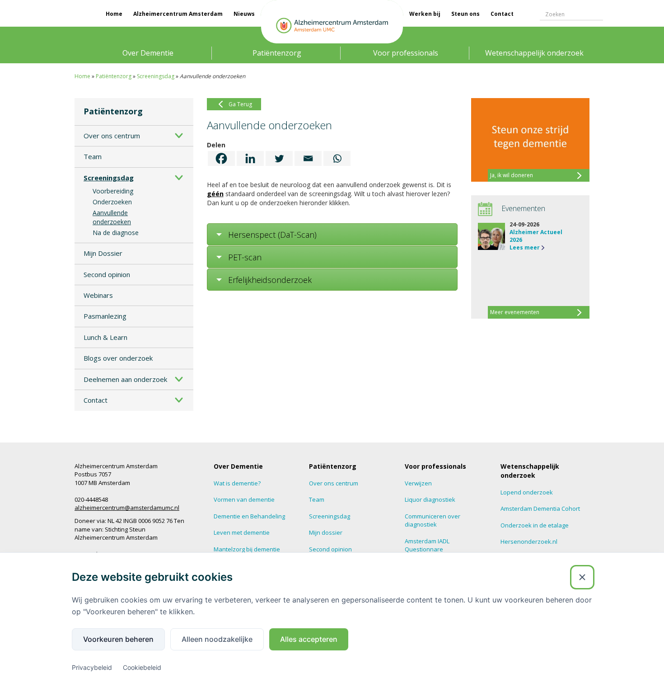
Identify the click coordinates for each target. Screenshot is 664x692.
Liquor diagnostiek (430, 499)
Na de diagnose (116, 232)
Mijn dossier (325, 532)
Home (114, 14)
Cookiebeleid (142, 667)
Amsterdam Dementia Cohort (540, 508)
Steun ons (465, 14)
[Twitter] (279, 158)
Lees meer (525, 247)
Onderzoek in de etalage (534, 525)
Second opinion (107, 274)
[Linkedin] (250, 158)
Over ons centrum (112, 135)
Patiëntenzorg (277, 53)
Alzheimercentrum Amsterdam (178, 14)
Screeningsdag (155, 76)
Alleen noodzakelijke (217, 639)
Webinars (98, 295)
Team (93, 156)
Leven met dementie (242, 532)
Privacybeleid (92, 667)
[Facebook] (221, 158)
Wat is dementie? (237, 483)
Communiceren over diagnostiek (432, 520)
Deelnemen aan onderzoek (125, 379)
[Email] (308, 158)
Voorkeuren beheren (118, 639)
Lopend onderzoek (526, 492)
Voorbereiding (113, 191)
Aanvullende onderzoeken (112, 217)
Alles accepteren (308, 639)
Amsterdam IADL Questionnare (427, 545)
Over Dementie (147, 53)
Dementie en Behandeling (249, 516)
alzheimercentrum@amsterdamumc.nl (127, 508)
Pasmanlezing (105, 315)
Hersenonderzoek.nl (528, 541)
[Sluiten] (582, 577)
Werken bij (424, 14)
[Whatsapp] (337, 158)
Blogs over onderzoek (118, 357)
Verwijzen (418, 483)
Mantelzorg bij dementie (247, 549)
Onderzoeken (112, 202)
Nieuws (244, 14)
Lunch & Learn (105, 337)
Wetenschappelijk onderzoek (534, 53)
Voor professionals (405, 53)
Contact (502, 14)
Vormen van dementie (244, 499)
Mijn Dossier (103, 253)
